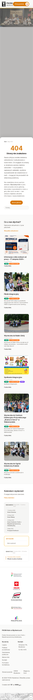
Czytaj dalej (7, 266)
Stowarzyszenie (7, 672)
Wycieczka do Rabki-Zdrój (14, 336)
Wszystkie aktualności (11, 231)
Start (5, 141)
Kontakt (4, 660)
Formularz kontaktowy (6, 664)
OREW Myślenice (17, 672)
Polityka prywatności (6, 649)
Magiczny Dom (27, 672)
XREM (18, 685)
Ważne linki (5, 657)
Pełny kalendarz (9, 498)
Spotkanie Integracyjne (13, 377)
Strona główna (16, 202)
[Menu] (31, 4)
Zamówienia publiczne (6, 653)
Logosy (4, 645)
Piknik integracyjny (11, 294)
